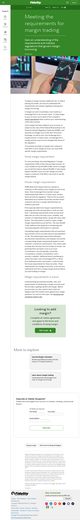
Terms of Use (15, 508)
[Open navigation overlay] (3, 2)
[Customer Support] (67, 2)
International (15, 501)
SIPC (53, 483)
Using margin (31, 445)
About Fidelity (32, 498)
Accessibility (15, 510)
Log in (74, 2)
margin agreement (32, 119)
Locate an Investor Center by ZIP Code (57, 495)
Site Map (34, 508)
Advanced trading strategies (50, 445)
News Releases (21, 498)
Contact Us (23, 510)
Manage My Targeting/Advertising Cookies (24, 515)
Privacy (22, 508)
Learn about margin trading (43, 375)
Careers (13, 498)
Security (28, 508)
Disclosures (14, 513)
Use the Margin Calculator (42, 357)
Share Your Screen (33, 510)
